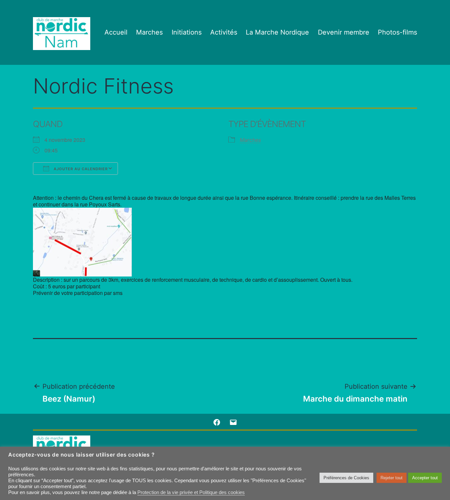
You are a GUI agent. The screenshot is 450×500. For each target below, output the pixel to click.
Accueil (115, 32)
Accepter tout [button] (425, 477)
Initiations (187, 32)
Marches (149, 32)
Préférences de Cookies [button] (346, 477)
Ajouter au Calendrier (80, 169)
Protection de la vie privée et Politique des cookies (191, 492)
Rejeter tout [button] (391, 477)
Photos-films (397, 32)
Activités (223, 32)
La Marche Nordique (277, 32)
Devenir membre (343, 32)
